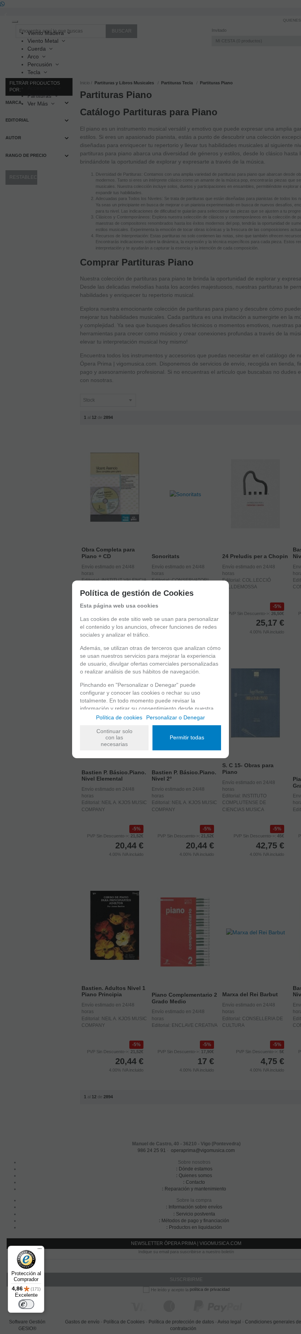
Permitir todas (187, 737)
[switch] (26, 1304)
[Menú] (39, 1250)
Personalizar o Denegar (175, 717)
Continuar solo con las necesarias (114, 738)
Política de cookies (119, 717)
